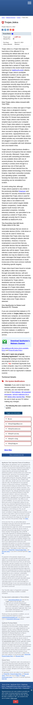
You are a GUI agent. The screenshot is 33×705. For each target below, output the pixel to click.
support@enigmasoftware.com (9, 617)
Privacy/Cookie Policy (15, 350)
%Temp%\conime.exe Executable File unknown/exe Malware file (17, 429)
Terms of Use (5, 684)
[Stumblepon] (10, 30)
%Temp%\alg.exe (13, 443)
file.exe (10, 419)
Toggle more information (13, 413)
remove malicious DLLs (20, 394)
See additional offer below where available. (15, 348)
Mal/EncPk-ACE (17, 70)
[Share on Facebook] (3, 30)
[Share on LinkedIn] (8, 30)
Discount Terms (6, 551)
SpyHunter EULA (15, 684)
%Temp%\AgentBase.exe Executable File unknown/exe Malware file (15, 424)
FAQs (26, 518)
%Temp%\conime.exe (14, 429)
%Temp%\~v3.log (13, 438)
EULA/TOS (12, 550)
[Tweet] (5, 30)
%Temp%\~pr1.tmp (13, 433)
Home (3, 17)
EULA (3, 350)
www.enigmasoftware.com (15, 599)
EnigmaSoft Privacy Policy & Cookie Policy (18, 686)
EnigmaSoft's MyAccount (13, 619)
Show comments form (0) (17, 455)
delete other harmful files (16, 397)
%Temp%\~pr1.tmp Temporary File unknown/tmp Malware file (16, 434)
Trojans (19, 17)
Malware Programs (10, 17)
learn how (4, 678)
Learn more (13, 698)
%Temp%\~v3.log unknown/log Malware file (15, 439)
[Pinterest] (13, 30)
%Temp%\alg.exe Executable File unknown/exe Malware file (15, 444)
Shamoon (22, 191)
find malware (16, 392)
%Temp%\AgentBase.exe (15, 424)
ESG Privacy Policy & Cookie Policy (11, 688)
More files (8, 450)
